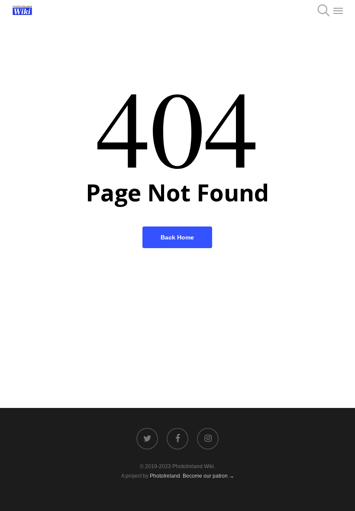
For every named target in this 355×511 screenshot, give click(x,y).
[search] (321, 10)
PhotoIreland (165, 476)
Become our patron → (208, 476)
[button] (338, 10)
